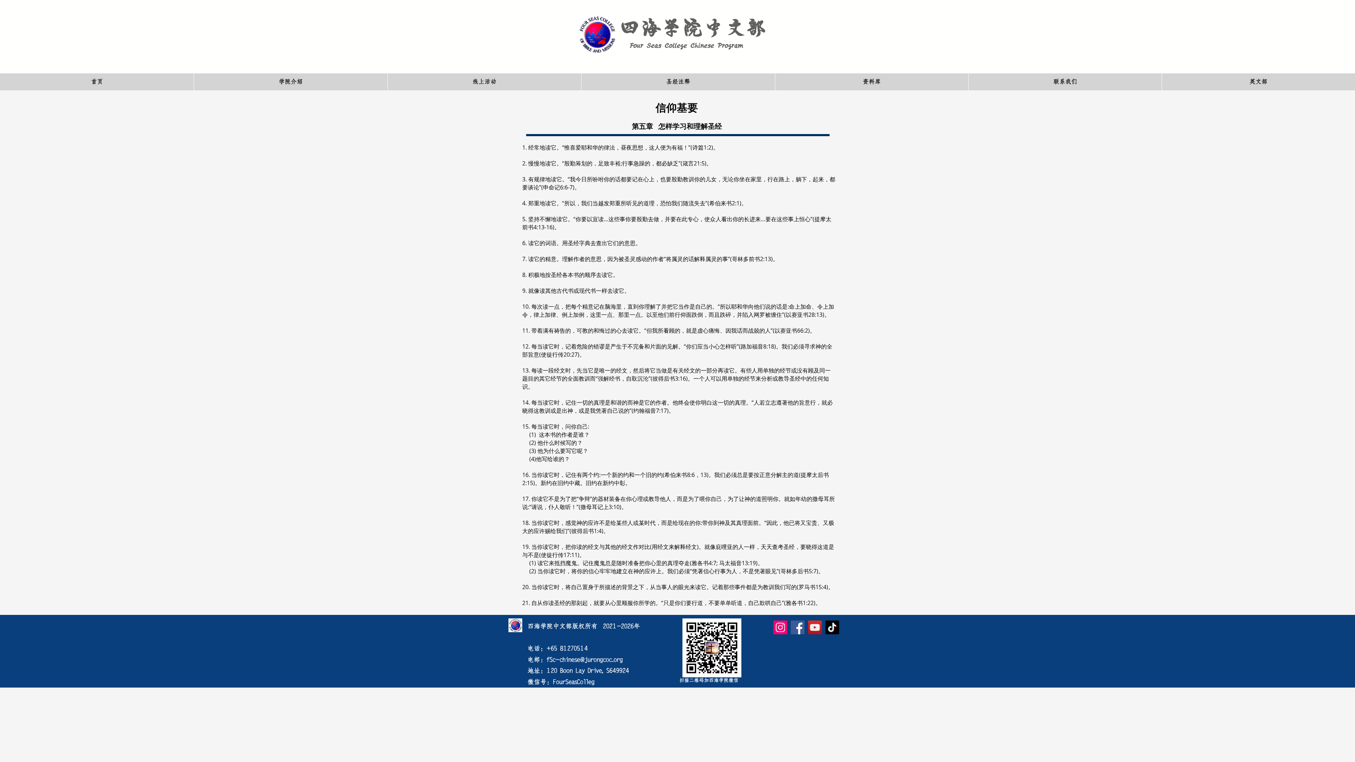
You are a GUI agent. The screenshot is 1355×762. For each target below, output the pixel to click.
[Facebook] (798, 627)
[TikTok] (832, 627)
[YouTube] (815, 627)
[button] (290, 81)
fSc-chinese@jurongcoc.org (585, 659)
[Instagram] (780, 627)
